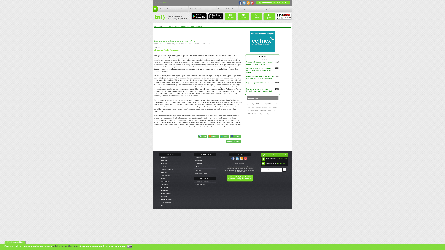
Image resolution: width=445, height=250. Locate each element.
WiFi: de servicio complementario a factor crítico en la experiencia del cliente (259, 70)
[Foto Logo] (170, 17)
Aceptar (129, 246)
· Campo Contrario (166, 193)
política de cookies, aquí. (65, 246)
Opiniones (211, 9)
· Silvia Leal (164, 160)
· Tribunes (163, 166)
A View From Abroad (197, 9)
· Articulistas (164, 196)
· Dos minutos (164, 190)
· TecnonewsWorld (166, 202)
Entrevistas (256, 9)
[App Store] (215, 16)
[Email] (252, 2)
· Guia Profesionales (166, 199)
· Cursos (163, 205)
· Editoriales (164, 163)
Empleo (256, 18)
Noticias (234, 9)
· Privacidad (198, 163)
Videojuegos (244, 9)
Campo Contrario (269, 9)
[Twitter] (244, 2)
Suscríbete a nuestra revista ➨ (274, 2)
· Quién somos (199, 167)
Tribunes (184, 9)
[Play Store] (199, 16)
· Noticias (163, 178)
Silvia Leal (164, 9)
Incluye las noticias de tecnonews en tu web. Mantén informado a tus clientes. (240, 178)
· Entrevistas (164, 187)
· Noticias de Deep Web (202, 181)
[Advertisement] (198, 33)
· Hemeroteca (164, 157)
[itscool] (283, 16)
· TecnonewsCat (165, 175)
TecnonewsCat (223, 9)
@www (269, 18)
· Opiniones (164, 172)
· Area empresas (165, 181)
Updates (230, 18)
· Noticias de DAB (200, 184)
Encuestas (243, 18)
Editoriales (174, 9)
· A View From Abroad (167, 169)
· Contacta (198, 157)
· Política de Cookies (201, 173)
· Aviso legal (198, 160)
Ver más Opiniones (233, 141)
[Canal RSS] (248, 2)
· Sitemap (198, 170)
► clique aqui (281, 163)
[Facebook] (240, 2)
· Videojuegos (164, 184)
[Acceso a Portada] (155, 11)
